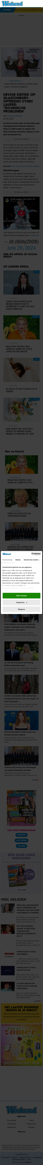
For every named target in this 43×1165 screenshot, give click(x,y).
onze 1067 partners (14, 570)
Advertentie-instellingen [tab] (32, 560)
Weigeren (21, 609)
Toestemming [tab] (7, 560)
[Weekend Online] (12, 3)
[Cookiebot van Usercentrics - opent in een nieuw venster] (31, 554)
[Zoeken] (39, 3)
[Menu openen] (31, 3)
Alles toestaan (21, 595)
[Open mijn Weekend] (35, 3)
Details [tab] (18, 560)
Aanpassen (20, 602)
